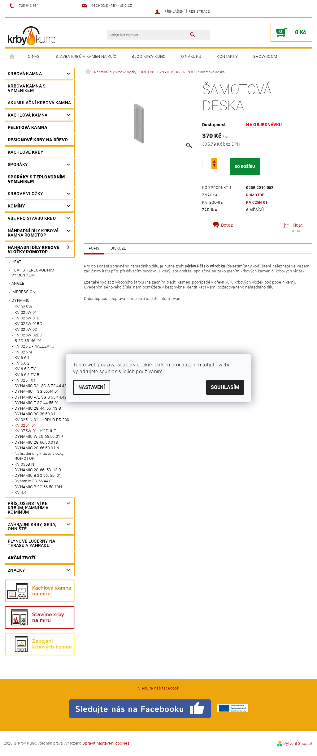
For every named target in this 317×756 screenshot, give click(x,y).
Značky (16, 570)
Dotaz (227, 225)
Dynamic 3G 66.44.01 (34, 481)
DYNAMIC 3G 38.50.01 (35, 414)
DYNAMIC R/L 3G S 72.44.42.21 (43, 385)
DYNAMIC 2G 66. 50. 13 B (38, 470)
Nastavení (91, 387)
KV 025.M (23, 352)
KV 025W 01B (27, 318)
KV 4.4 (20, 492)
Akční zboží (22, 557)
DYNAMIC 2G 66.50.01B (36, 442)
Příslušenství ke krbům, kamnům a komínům (28, 508)
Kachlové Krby (25, 152)
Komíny (16, 205)
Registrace (199, 12)
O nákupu (191, 56)
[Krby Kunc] (31, 35)
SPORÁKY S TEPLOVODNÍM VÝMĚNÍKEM (36, 179)
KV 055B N (24, 464)
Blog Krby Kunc (148, 56)
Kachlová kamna (27, 115)
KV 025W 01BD (28, 323)
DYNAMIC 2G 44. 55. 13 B (38, 408)
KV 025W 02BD (28, 335)
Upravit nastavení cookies (106, 743)
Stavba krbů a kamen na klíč (85, 56)
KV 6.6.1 (22, 357)
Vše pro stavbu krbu (32, 218)
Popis (94, 248)
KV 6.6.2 (22, 363)
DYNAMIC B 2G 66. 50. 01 (38, 475)
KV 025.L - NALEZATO (34, 346)
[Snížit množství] (214, 166)
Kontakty (227, 56)
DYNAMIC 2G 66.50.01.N (37, 448)
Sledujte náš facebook (158, 688)
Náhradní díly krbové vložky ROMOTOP (33, 249)
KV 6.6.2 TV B (27, 374)
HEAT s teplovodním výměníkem (32, 272)
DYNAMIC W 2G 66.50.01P (39, 436)
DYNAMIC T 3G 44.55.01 (37, 402)
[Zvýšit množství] (214, 161)
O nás (34, 56)
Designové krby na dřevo (38, 139)
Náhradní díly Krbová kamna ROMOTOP (33, 232)
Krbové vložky (25, 193)
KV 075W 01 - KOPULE (35, 431)
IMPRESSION (23, 291)
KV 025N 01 (25, 425)
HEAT (16, 261)
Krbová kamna (25, 73)
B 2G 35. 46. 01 (28, 340)
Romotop (255, 195)
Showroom (265, 56)
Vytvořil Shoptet (298, 743)
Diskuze (118, 248)
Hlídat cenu (297, 228)
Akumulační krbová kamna (39, 102)
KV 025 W (24, 307)
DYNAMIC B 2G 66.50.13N (38, 487)
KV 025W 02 (26, 329)
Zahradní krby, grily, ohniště (32, 526)
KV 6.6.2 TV (25, 368)
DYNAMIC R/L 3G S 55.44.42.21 (43, 397)
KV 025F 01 (25, 380)
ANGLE (17, 283)
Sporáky (18, 164)
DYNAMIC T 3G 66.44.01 (37, 391)
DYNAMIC (20, 300)
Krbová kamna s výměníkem (26, 88)
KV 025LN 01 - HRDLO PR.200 (42, 419)
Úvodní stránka (12, 57)
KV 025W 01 (26, 312)
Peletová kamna (27, 127)
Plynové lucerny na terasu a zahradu (31, 543)
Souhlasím (225, 387)
